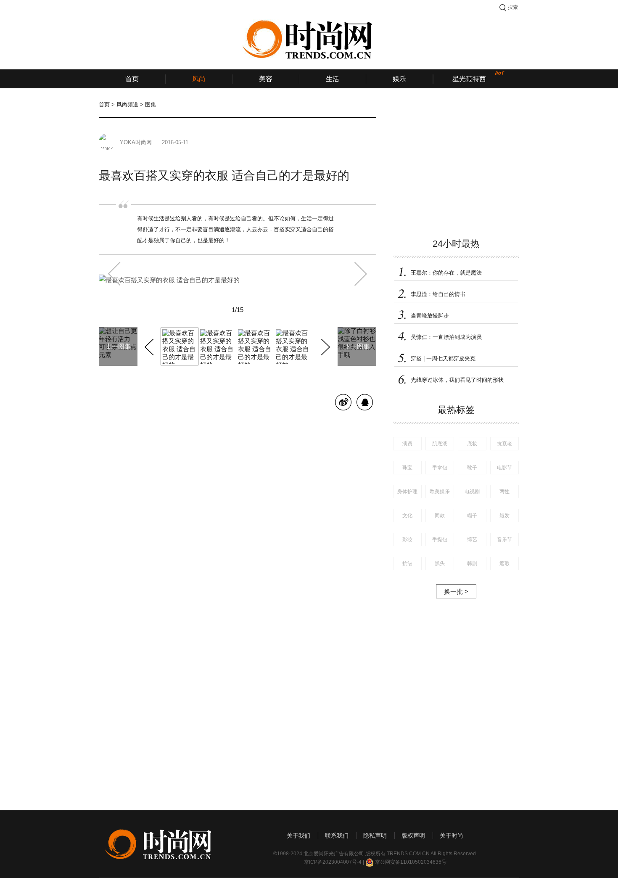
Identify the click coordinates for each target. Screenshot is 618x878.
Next (324, 345)
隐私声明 (375, 835)
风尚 (199, 78)
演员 (407, 444)
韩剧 (472, 563)
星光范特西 (469, 78)
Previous (150, 345)
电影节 (504, 468)
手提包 (439, 539)
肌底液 (439, 444)
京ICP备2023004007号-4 (333, 862)
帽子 (472, 515)
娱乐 (399, 78)
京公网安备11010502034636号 (410, 862)
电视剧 (472, 492)
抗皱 (407, 563)
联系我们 (337, 835)
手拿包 (439, 468)
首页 (132, 78)
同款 (440, 515)
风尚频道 (127, 104)
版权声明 (413, 835)
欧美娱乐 (440, 492)
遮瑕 (504, 563)
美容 (265, 78)
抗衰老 (504, 444)
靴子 (472, 468)
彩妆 (407, 539)
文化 (407, 515)
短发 (504, 515)
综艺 (472, 539)
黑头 (440, 563)
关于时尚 (451, 835)
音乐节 (504, 539)
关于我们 (298, 835)
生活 (332, 78)
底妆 (472, 444)
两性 (504, 492)
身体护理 (407, 492)
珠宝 (407, 468)
